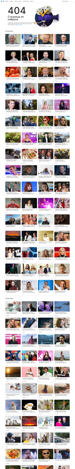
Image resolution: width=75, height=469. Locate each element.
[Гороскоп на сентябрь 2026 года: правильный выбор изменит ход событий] (45, 456)
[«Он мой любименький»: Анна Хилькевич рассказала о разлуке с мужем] (13, 255)
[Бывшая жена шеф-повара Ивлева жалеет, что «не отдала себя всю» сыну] (29, 374)
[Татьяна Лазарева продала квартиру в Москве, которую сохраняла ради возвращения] (13, 58)
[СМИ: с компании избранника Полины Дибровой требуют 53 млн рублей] (62, 189)
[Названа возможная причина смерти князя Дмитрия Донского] (29, 107)
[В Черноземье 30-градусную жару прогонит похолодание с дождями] (13, 238)
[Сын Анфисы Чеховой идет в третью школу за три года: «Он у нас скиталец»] (45, 107)
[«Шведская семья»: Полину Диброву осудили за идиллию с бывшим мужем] (29, 423)
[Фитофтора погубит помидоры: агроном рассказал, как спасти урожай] (13, 74)
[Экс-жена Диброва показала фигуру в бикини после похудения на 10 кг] (29, 205)
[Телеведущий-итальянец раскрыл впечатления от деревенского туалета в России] (62, 287)
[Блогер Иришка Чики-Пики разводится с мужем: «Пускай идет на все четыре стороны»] (45, 189)
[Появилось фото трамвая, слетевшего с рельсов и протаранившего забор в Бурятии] (13, 156)
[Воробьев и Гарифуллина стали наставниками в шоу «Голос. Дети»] (29, 337)
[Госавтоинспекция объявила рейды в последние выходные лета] (13, 123)
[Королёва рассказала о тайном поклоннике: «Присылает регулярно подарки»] (45, 423)
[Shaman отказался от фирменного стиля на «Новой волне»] (62, 91)
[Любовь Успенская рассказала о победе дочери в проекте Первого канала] (29, 271)
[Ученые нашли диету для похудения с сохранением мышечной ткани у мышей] (29, 156)
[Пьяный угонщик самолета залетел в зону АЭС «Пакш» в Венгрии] (62, 374)
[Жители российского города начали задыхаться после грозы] (45, 391)
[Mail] (1, 1)
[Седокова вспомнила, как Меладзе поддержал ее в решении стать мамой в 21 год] (45, 287)
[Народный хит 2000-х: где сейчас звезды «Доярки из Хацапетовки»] (62, 271)
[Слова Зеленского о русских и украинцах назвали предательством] (45, 58)
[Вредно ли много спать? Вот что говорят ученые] (29, 456)
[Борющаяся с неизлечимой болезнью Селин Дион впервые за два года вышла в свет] (62, 304)
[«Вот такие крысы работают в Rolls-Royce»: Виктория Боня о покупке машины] (62, 58)
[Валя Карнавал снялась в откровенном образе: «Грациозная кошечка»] (29, 353)
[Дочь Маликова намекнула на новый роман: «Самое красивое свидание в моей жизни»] (29, 238)
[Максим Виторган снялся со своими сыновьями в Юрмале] (45, 222)
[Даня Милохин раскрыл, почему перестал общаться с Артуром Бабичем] (45, 140)
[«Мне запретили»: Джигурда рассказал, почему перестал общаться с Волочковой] (62, 238)
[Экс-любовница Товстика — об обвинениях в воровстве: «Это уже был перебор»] (62, 353)
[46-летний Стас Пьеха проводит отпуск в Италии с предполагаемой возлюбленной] (45, 238)
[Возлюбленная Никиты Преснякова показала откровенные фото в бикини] (13, 222)
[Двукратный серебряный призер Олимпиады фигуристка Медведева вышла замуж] (13, 287)
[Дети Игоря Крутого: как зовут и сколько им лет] (45, 74)
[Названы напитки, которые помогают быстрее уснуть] (13, 374)
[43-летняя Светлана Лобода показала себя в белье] (62, 123)
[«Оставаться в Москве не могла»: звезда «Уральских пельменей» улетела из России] (13, 423)
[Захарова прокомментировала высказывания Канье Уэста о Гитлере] (13, 107)
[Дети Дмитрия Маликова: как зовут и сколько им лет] (62, 391)
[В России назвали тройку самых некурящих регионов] (13, 456)
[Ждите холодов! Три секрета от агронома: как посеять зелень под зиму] (13, 140)
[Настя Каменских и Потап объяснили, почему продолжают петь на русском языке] (62, 320)
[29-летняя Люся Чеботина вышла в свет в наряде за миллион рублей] (29, 140)
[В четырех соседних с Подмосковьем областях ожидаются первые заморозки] (62, 156)
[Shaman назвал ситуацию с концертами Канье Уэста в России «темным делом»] (45, 337)
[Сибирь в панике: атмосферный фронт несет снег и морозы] (13, 337)
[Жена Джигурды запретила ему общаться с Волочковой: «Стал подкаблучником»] (13, 391)
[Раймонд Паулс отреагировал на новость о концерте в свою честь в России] (13, 41)
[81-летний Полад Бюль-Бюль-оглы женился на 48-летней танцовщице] (62, 41)
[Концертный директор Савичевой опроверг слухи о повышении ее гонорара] (29, 189)
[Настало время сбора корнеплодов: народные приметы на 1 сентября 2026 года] (62, 222)
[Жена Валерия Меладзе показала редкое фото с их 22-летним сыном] (29, 91)
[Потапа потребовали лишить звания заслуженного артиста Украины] (29, 123)
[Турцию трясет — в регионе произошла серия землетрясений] (13, 91)
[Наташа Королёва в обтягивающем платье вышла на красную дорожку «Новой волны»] (29, 74)
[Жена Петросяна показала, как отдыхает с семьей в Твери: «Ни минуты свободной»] (45, 123)
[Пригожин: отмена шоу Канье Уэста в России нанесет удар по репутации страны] (13, 271)
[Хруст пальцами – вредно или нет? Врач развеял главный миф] (62, 74)
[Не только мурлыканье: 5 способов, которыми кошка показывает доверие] (29, 440)
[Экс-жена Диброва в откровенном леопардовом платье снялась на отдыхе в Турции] (62, 423)
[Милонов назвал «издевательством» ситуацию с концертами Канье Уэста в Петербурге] (45, 41)
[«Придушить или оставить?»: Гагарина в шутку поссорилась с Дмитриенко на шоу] (13, 173)
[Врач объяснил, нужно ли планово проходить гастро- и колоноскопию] (29, 255)
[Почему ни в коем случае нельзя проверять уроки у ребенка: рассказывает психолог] (45, 173)
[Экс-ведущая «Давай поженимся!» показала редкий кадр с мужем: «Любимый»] (29, 58)
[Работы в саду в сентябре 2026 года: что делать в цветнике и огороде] (45, 304)
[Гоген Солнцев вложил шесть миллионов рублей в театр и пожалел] (62, 440)
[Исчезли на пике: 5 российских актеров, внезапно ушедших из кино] (29, 173)
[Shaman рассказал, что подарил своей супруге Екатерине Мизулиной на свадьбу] (45, 374)
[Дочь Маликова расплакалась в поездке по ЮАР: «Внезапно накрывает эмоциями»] (62, 456)
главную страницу (18, 24)
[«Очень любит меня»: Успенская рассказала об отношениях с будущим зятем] (13, 304)
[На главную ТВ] (3, 1)
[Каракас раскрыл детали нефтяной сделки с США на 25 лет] (13, 440)
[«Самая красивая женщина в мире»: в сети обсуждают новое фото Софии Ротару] (62, 205)
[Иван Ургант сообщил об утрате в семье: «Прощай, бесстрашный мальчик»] (29, 41)
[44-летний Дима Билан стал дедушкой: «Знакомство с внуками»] (62, 407)
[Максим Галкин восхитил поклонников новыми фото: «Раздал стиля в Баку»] (45, 440)
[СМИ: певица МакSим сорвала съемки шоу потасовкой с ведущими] (45, 205)
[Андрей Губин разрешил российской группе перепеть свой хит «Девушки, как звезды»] (45, 320)
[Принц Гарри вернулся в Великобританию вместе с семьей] (45, 271)
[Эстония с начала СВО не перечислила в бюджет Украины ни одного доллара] (29, 391)
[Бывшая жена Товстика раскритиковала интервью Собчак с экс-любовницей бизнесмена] (45, 91)
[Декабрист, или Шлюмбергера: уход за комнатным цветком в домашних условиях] (29, 304)
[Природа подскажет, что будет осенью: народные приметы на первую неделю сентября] (29, 222)
